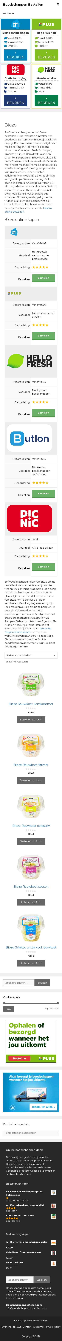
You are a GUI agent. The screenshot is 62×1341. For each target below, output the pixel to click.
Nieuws (17, 1327)
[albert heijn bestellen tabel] (31, 1111)
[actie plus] (31, 1061)
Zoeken (42, 982)
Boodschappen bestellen (27, 1320)
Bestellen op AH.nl (31, 719)
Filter (8, 1009)
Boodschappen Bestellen (23, 4)
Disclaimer (38, 1327)
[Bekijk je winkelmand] (57, 4)
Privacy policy (53, 1327)
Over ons (6, 1327)
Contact (27, 1327)
